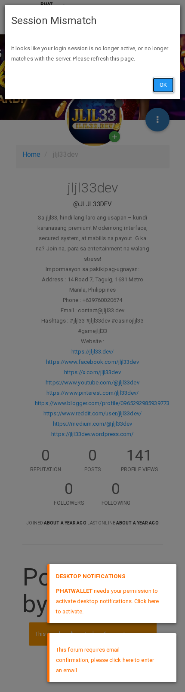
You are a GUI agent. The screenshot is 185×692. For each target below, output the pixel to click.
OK (163, 85)
